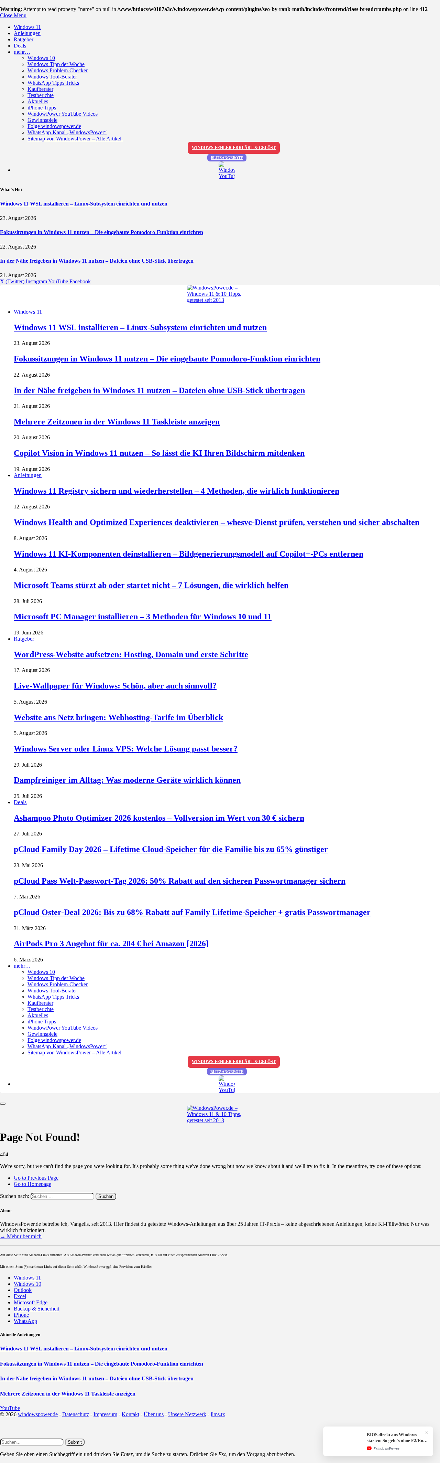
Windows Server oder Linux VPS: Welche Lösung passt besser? (126, 748)
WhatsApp (25, 1321)
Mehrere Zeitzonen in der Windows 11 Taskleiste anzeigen (117, 421)
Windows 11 (27, 27)
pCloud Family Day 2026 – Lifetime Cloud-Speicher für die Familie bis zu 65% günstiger (171, 849)
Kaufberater (40, 89)
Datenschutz (75, 1414)
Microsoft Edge (30, 1302)
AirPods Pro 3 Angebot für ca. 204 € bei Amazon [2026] (111, 943)
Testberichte (41, 95)
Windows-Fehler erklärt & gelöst (234, 147)
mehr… (22, 52)
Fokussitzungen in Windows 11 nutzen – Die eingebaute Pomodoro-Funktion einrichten (101, 232)
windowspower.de (38, 1414)
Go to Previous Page (36, 1178)
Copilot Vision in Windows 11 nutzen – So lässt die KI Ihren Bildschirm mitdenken (159, 453)
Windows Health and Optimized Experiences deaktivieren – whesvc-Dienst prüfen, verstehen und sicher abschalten (216, 522)
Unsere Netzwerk (187, 1414)
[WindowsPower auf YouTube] (227, 170)
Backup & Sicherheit (36, 1309)
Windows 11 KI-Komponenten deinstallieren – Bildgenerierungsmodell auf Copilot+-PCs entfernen (188, 553)
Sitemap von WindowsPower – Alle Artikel (75, 138)
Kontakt (130, 1414)
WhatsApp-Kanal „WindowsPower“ (67, 132)
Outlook (23, 1290)
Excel (20, 1296)
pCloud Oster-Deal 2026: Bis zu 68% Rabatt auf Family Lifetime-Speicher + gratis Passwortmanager (192, 912)
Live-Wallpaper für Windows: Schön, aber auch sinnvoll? (115, 685)
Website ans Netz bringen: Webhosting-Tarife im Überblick (118, 717)
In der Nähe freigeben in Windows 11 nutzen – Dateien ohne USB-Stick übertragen (97, 261)
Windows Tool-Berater (52, 77)
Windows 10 (41, 58)
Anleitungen (27, 33)
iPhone (21, 1315)
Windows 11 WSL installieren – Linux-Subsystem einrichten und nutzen (83, 204)
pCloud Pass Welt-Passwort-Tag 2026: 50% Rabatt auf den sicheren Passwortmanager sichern (179, 880)
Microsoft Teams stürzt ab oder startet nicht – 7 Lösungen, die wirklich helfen (151, 585)
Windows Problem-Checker (58, 70)
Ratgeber (23, 39)
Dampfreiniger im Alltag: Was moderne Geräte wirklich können (127, 780)
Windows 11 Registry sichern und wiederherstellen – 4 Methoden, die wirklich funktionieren (176, 490)
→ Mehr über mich (21, 1236)
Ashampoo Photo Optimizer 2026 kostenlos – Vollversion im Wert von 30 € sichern (159, 817)
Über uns (154, 1414)
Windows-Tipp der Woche (56, 64)
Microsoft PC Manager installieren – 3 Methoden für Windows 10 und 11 (143, 616)
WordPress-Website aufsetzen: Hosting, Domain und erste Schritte (131, 654)
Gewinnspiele (42, 120)
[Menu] (3, 1104)
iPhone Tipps (42, 107)
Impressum (105, 1414)
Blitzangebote (227, 158)
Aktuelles (38, 101)
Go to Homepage (32, 1184)
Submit (75, 1442)
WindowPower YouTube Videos (63, 114)
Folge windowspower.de (54, 126)
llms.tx (218, 1414)
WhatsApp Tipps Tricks (53, 83)
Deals (20, 46)
